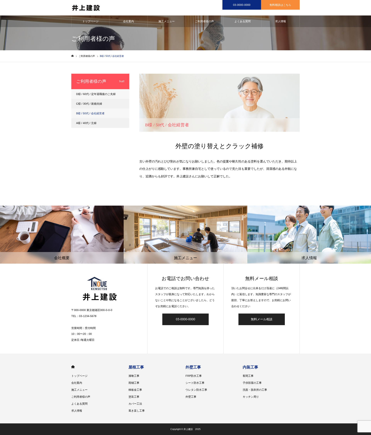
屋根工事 (136, 367)
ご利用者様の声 (204, 21)
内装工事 (250, 367)
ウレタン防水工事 (196, 389)
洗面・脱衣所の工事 (255, 389)
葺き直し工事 (136, 410)
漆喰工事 (133, 375)
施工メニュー (166, 21)
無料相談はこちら (280, 4)
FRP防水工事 (194, 375)
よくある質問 (242, 21)
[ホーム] (72, 56)
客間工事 (248, 375)
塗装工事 (133, 396)
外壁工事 (193, 367)
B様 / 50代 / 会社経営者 (90, 113)
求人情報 (280, 21)
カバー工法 (135, 403)
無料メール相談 (261, 319)
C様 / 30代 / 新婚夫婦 (89, 103)
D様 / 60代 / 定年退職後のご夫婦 (96, 94)
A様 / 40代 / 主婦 (86, 123)
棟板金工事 (135, 389)
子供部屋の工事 (252, 382)
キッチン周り (251, 396)
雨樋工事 (133, 382)
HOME (73, 366)
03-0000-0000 (241, 4)
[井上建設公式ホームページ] (85, 8)
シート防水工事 (195, 382)
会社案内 (128, 21)
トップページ (90, 21)
